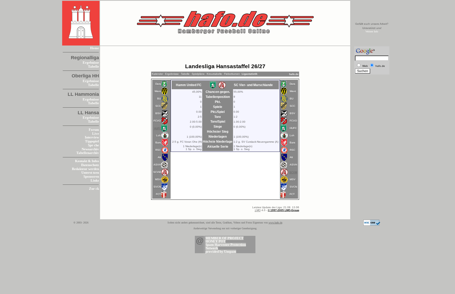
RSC (158, 149)
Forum (94, 130)
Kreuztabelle (214, 73)
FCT (158, 194)
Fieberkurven (232, 73)
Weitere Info (371, 31)
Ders (158, 83)
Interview (92, 137)
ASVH (157, 164)
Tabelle (93, 66)
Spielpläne (198, 73)
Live (95, 134)
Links (95, 180)
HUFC (293, 128)
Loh (158, 135)
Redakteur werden (85, 169)
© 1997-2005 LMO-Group (283, 210)
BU (159, 98)
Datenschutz (90, 165)
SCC (158, 105)
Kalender (157, 73)
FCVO (157, 120)
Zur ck (94, 189)
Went (158, 91)
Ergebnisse (91, 62)
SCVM (157, 172)
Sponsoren (91, 176)
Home (94, 48)
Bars (158, 142)
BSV (158, 113)
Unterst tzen (90, 173)
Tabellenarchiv (87, 153)
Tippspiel (92, 141)
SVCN (157, 186)
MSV (158, 179)
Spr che (93, 145)
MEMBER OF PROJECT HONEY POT (224, 239)
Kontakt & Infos (87, 161)
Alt (159, 157)
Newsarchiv (90, 149)
